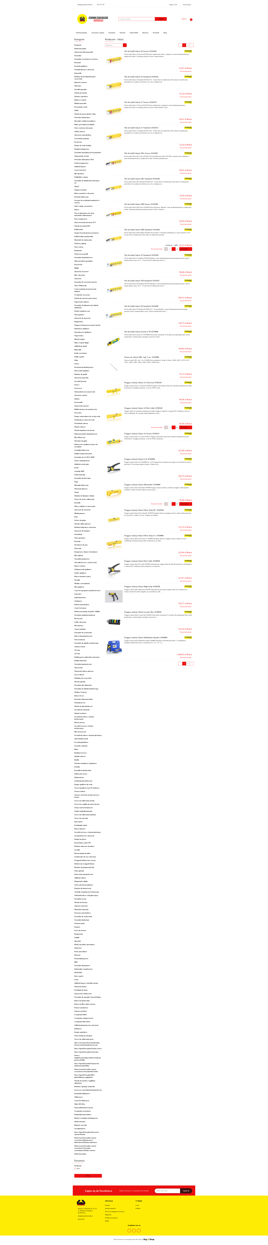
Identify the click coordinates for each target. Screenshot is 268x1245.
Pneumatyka (78, 934)
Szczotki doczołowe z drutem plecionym (88, 735)
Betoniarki (78, 250)
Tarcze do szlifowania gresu (83, 1039)
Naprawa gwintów (80, 1011)
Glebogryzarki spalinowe (82, 569)
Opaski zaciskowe (80, 713)
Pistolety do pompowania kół (84, 867)
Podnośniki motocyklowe (82, 1114)
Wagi (76, 482)
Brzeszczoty (78, 618)
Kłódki (76, 760)
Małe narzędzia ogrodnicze (83, 261)
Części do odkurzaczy (81, 1100)
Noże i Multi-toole (80, 285)
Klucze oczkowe (79, 566)
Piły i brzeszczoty (80, 732)
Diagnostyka (78, 321)
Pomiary (77, 927)
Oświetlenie (78, 534)
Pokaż (88, 1176)
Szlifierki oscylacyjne (81, 464)
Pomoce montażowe (81, 1008)
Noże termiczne (79, 639)
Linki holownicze (80, 597)
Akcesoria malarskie (81, 378)
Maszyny (77, 955)
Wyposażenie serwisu (81, 156)
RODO (107, 1221)
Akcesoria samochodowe (82, 135)
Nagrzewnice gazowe (81, 406)
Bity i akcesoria (79, 275)
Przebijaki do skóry (81, 990)
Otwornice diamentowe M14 (84, 159)
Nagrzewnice (78, 335)
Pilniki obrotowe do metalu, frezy (85, 409)
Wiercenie (77, 548)
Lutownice (77, 594)
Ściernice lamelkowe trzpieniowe (85, 763)
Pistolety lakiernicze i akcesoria (85, 527)
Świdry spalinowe (80, 573)
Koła (76, 517)
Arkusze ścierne (79, 646)
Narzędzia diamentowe (82, 965)
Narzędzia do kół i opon (82, 478)
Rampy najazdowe (80, 1032)
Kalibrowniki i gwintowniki (83, 236)
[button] (109, 1201)
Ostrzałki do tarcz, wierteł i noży (85, 562)
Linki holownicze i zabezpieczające (86, 895)
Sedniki (76, 937)
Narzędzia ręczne (80, 899)
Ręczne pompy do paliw (82, 853)
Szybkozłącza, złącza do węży (84, 420)
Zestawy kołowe (79, 791)
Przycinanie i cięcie (80, 107)
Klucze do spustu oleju (82, 1000)
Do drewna (78, 142)
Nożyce (76, 385)
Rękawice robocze (80, 82)
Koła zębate (78, 822)
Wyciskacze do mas (81, 545)
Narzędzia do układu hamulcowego (86, 689)
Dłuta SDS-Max (79, 1104)
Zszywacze (78, 388)
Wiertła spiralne (79, 682)
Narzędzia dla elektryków (83, 685)
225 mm (77, 650)
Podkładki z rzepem (81, 177)
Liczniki (77, 850)
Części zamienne (80, 629)
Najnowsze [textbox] (109, 45)
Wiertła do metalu (80, 93)
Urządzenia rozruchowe (82, 1111)
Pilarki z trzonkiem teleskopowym (86, 1118)
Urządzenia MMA (80, 1014)
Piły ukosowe (78, 625)
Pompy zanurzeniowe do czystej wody (87, 416)
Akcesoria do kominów (82, 531)
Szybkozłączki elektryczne (83, 781)
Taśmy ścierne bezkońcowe (83, 807)
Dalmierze (77, 1029)
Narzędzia (78, 55)
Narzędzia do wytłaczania (83, 916)
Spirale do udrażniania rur (83, 706)
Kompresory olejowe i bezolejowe (86, 552)
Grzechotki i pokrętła (81, 138)
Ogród (76, 186)
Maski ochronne (79, 1121)
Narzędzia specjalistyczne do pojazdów (87, 152)
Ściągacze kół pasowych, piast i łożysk (87, 325)
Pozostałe (77, 62)
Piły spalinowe (79, 587)
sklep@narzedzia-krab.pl (85, 1216)
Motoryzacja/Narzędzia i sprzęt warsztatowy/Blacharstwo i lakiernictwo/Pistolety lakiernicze (85, 1140)
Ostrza (76, 364)
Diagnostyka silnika (81, 881)
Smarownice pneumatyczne (83, 874)
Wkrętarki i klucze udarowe (83, 671)
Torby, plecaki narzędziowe (83, 885)
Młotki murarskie (80, 103)
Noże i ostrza (78, 247)
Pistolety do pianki (80, 374)
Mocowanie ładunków (81, 371)
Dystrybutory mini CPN (82, 843)
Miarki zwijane (79, 339)
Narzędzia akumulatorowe (83, 257)
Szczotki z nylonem (80, 746)
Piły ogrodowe (79, 173)
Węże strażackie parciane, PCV (85, 222)
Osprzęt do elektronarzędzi (83, 52)
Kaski (76, 468)
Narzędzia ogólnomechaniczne (84, 615)
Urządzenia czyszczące (82, 295)
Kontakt (138, 1208)
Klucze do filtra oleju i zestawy (84, 1004)
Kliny (76, 360)
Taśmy (76, 492)
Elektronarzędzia (80, 48)
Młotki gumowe (79, 513)
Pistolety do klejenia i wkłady (84, 496)
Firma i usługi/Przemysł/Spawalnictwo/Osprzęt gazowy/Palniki (87, 1058)
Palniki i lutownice (80, 660)
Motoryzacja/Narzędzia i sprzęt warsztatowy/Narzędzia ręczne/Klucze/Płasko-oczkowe (85, 1148)
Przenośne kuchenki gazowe (83, 367)
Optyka (76, 399)
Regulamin (108, 1215)
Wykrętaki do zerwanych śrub (84, 392)
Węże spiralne (79, 871)
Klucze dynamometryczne (83, 636)
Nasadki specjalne (80, 89)
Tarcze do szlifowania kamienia (85, 815)
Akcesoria (77, 278)
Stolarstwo (78, 948)
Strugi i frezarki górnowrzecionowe (86, 233)
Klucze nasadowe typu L (82, 576)
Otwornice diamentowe (82, 117)
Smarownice (78, 667)
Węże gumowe (79, 315)
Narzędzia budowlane (81, 920)
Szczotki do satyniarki (81, 710)
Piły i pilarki (78, 555)
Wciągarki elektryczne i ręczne (85, 860)
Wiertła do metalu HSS (82, 226)
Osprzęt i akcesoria (81, 906)
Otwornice (78, 413)
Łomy (76, 979)
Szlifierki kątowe (80, 166)
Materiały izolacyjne (81, 909)
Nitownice (77, 86)
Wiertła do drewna (80, 902)
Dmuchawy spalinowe (81, 328)
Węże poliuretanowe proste (83, 1107)
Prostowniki (78, 402)
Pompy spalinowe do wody (83, 784)
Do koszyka (184, 249)
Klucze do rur (79, 696)
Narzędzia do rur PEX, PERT (84, 457)
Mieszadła (77, 350)
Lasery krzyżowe (80, 170)
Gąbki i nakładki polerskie (83, 811)
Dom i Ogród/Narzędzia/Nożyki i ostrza (88, 1048)
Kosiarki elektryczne (81, 197)
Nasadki (77, 580)
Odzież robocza (79, 131)
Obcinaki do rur (79, 703)
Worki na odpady (80, 243)
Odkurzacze (78, 1097)
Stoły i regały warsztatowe (83, 206)
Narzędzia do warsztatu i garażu (85, 282)
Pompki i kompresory (81, 149)
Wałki (76, 110)
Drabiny (77, 767)
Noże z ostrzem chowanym (83, 128)
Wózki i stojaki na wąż (82, 311)
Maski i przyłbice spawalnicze (84, 944)
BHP (76, 962)
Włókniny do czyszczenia (82, 678)
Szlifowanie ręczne (80, 774)
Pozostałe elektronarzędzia (83, 699)
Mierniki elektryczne (81, 485)
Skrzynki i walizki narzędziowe (84, 121)
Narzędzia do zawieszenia (83, 632)
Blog (165, 33)
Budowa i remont (80, 100)
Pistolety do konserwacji (82, 888)
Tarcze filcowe (79, 675)
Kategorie (78, 45)
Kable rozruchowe (80, 353)
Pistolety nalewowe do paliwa (84, 846)
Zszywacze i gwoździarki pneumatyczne (88, 1090)
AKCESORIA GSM (81, 739)
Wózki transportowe (81, 163)
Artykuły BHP (79, 471)
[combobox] (116, 45)
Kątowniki (77, 73)
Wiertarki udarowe (81, 489)
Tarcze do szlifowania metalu (84, 801)
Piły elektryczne (79, 437)
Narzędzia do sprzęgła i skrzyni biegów (87, 997)
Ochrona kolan (79, 923)
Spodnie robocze (80, 756)
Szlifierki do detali (80, 346)
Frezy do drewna (80, 930)
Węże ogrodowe (79, 538)
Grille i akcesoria (80, 622)
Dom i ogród (78, 976)
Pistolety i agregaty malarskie (84, 1086)
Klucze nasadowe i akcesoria (84, 193)
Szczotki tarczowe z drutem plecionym (87, 832)
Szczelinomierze (79, 1128)
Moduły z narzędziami (82, 583)
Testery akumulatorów (82, 460)
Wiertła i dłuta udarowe (82, 524)
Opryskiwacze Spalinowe (82, 332)
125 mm (77, 653)
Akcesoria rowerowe (81, 271)
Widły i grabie (79, 357)
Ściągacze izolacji (80, 190)
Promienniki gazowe (81, 958)
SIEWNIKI (78, 972)
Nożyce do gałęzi (80, 520)
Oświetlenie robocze (81, 423)
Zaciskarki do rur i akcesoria (84, 836)
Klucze (76, 209)
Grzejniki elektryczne (81, 450)
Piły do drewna (79, 722)
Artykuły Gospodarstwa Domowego (86, 892)
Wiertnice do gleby (80, 441)
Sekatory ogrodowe (81, 96)
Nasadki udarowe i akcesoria (84, 69)
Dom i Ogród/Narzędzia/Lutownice (86, 1052)
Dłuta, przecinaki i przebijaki (84, 124)
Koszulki (77, 503)
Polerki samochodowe (81, 604)
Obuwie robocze (79, 427)
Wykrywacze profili (81, 254)
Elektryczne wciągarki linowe (84, 864)
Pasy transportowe (80, 219)
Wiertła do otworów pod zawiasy (85, 298)
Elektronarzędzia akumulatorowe (85, 434)
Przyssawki (78, 264)
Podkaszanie (78, 229)
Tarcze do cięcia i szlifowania (84, 499)
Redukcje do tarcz (80, 753)
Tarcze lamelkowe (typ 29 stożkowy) (86, 788)
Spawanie (77, 941)
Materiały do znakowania (83, 240)
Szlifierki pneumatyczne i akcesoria (86, 1025)
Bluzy (76, 749)
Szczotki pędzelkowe (81, 742)
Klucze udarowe (79, 829)
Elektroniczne (79, 777)
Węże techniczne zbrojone (83, 1036)
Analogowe (78, 601)
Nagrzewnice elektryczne (82, 993)
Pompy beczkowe (80, 839)
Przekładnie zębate (80, 825)
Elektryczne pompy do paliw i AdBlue (87, 611)
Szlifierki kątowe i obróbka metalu (86, 983)
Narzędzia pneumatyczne (83, 664)
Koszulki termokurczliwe (82, 770)
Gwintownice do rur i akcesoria (85, 857)
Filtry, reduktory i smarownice (84, 506)
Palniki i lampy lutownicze (83, 453)
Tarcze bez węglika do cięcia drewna (86, 804)
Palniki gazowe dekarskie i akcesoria (86, 657)
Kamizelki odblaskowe (82, 1093)
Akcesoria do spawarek (82, 318)
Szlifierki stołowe (80, 878)
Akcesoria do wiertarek (82, 510)
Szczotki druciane (80, 381)
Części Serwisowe (80, 608)
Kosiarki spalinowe (80, 66)
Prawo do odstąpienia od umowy (114, 1211)
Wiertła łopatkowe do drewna (84, 430)
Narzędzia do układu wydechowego (86, 643)
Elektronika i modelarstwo (83, 969)
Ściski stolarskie (79, 475)
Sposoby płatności (110, 1208)
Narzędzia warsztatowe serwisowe (86, 59)
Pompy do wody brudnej (82, 145)
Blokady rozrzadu (80, 1125)
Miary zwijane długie (81, 343)
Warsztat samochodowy (82, 913)
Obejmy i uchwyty (80, 692)
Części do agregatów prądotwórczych (87, 590)
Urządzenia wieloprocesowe (83, 1018)
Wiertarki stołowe (80, 986)
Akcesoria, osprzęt (80, 395)
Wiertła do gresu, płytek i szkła (85, 114)
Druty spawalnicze (80, 951)
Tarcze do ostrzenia (81, 818)
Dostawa (107, 1205)
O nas (137, 1205)
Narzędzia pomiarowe (82, 559)
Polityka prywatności (111, 1218)
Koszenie (77, 541)
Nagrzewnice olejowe (81, 302)
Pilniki (76, 268)
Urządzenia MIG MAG (82, 1021)
